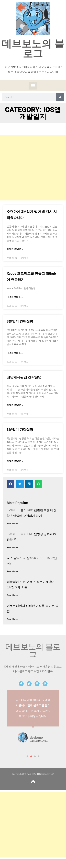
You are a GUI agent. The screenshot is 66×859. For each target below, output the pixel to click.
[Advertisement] (33, 167)
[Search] (60, 97)
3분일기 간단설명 (20, 321)
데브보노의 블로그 (33, 49)
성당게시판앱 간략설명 (24, 377)
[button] (33, 86)
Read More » (15, 249)
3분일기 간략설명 (20, 430)
